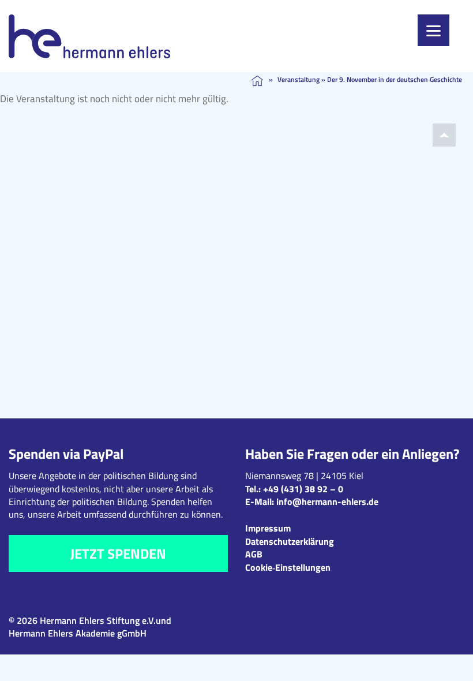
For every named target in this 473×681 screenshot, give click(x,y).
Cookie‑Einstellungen (288, 567)
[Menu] (433, 30)
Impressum (268, 528)
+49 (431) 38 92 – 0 (303, 489)
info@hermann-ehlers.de (327, 501)
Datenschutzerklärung (289, 541)
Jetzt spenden (118, 553)
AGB (253, 554)
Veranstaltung (298, 79)
